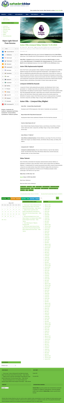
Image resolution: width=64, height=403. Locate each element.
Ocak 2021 (47, 314)
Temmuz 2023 (48, 265)
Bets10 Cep (5, 31)
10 (13, 209)
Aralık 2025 (47, 218)
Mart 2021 (47, 311)
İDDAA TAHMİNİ (35, 48)
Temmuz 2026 (48, 206)
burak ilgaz (31, 47)
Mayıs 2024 (47, 249)
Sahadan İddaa (58, 10)
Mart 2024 (47, 252)
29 (8, 216)
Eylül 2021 (47, 301)
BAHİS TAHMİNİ (43, 47)
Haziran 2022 (47, 287)
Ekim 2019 (47, 332)
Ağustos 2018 (47, 355)
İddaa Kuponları (23, 48)
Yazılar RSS (35, 373)
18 (16, 211)
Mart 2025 (47, 232)
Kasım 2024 (47, 239)
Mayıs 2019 (47, 341)
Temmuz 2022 (48, 285)
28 (5, 216)
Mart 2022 (47, 291)
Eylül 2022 (47, 282)
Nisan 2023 (47, 270)
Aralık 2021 (47, 296)
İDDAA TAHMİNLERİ (43, 48)
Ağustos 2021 (47, 303)
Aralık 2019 (47, 331)
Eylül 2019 (47, 334)
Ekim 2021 (47, 300)
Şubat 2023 (47, 273)
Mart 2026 (47, 213)
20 (2, 214)
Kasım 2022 (47, 278)
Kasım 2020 (47, 318)
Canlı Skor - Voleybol (34, 198)
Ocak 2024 (47, 255)
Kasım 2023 (47, 259)
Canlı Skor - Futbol (6, 198)
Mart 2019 (47, 344)
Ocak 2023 (47, 275)
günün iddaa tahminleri (25, 188)
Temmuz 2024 (48, 245)
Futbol (10, 14)
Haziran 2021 (47, 306)
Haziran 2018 (47, 359)
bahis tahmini (39, 186)
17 (13, 211)
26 (19, 214)
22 (8, 214)
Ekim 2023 (47, 260)
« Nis (2, 219)
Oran (27, 190)
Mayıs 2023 (47, 268)
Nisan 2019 (47, 342)
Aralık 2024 (47, 237)
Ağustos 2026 (47, 205)
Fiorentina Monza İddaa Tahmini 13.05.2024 (29, 193)
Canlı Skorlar (34, 14)
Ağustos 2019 (47, 336)
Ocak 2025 (47, 236)
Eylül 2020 (47, 321)
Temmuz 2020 (48, 324)
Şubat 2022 (47, 293)
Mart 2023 (47, 272)
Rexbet (4, 34)
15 (8, 211)
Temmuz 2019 (48, 337)
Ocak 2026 (47, 216)
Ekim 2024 (47, 241)
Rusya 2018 (31, 190)
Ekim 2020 (47, 319)
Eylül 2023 (47, 262)
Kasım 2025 (47, 219)
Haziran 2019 (47, 339)
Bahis (34, 186)
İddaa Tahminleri (44, 188)
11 (16, 209)
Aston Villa (38, 47)
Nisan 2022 (47, 290)
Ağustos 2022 (47, 283)
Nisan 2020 (47, 329)
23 (10, 214)
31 (13, 216)
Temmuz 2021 (48, 305)
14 (5, 211)
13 (2, 211)
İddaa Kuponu (29, 48)
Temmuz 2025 (48, 226)
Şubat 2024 (47, 254)
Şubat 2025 (47, 234)
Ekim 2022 (47, 280)
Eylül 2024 (47, 242)
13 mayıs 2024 (23, 186)
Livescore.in (5, 18)
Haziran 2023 (47, 267)
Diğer (42, 14)
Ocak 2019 (47, 347)
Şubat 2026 (47, 214)
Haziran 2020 (47, 326)
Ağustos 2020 (47, 323)
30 (10, 216)
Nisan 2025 (47, 231)
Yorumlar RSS (35, 376)
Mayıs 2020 (47, 327)
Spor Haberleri (18, 14)
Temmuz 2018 (48, 357)
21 (5, 214)
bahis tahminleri (46, 186)
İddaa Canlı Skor (6, 19)
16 (10, 211)
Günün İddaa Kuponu (54, 47)
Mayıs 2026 (47, 209)
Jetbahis (4, 32)
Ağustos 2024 (47, 244)
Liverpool (57, 48)
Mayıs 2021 (47, 308)
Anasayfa (3, 14)
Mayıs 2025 (47, 229)
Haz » (5, 219)
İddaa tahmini (37, 188)
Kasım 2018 (47, 351)
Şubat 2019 (47, 346)
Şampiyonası (8, 36)
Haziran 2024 (47, 247)
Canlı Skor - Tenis (25, 198)
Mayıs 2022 (47, 288)
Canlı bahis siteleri (6, 29)
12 (19, 209)
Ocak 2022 (47, 295)
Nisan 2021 (47, 309)
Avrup (4, 36)
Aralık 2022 (47, 277)
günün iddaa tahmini (55, 186)
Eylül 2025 (47, 223)
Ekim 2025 (47, 221)
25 (16, 214)
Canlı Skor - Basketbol (16, 198)
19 (19, 211)
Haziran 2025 (47, 227)
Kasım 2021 (47, 298)
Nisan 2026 (47, 211)
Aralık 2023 (47, 257)
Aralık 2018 (47, 349)
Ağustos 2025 (47, 224)
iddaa (32, 188)
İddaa (27, 14)
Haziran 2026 (47, 208)
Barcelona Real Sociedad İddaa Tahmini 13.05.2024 (51, 193)
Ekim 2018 (47, 352)
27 (2, 216)
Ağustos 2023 (47, 264)
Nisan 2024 (47, 250)
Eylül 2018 (47, 354)
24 (13, 214)
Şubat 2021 (47, 313)
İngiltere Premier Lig (51, 48)
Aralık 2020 (47, 316)
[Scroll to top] (62, 401)
